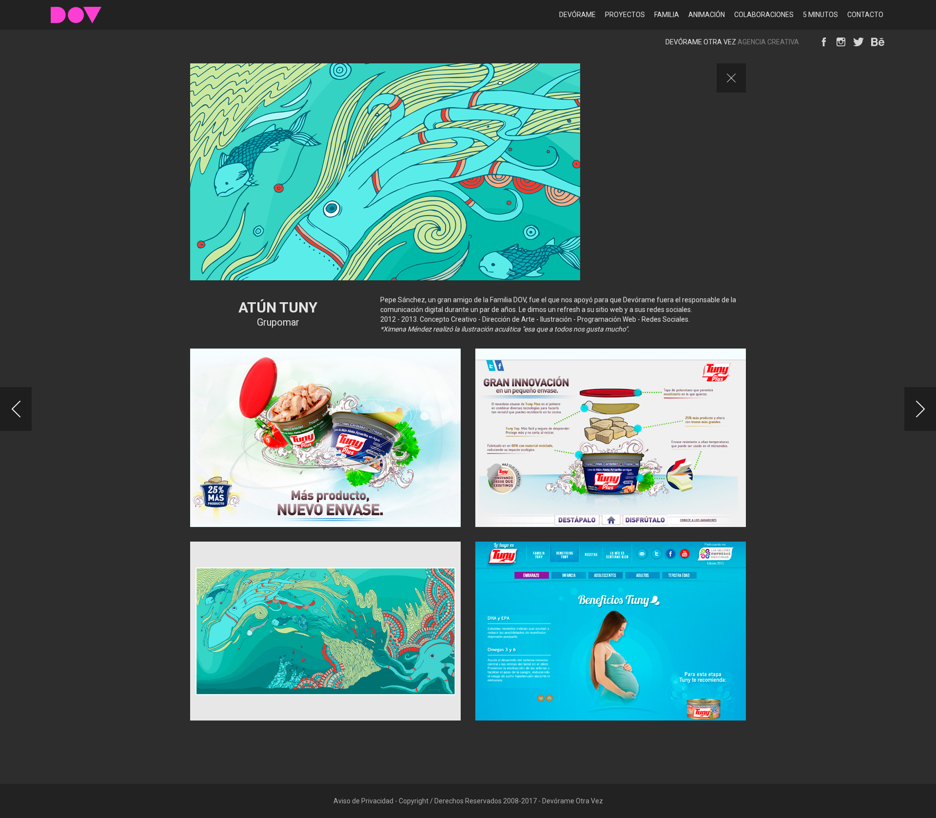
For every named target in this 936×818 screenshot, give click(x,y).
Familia (666, 15)
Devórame (577, 15)
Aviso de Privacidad (363, 801)
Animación (706, 15)
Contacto (865, 15)
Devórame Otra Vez (76, 15)
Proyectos (625, 15)
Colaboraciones (764, 15)
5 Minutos (820, 15)
